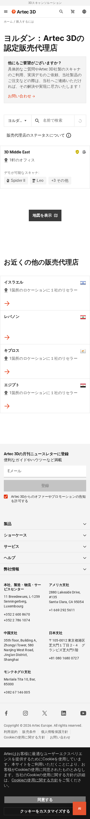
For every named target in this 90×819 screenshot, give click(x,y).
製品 (8, 524)
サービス (11, 546)
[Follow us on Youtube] (83, 713)
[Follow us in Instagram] (25, 713)
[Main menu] (6, 11)
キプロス (11, 350)
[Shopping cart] (72, 11)
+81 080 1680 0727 (64, 658)
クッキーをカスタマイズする (45, 811)
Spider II (18, 180)
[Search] (61, 11)
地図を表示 (42, 215)
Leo (40, 180)
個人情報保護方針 (54, 732)
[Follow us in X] (44, 713)
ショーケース (15, 535)
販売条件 (29, 732)
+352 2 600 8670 (17, 614)
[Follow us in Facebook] (6, 713)
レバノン (11, 316)
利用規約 (11, 732)
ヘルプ (9, 557)
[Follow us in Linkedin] (63, 713)
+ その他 (59, 180)
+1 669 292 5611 (62, 610)
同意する (45, 799)
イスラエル (13, 282)
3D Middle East (17, 152)
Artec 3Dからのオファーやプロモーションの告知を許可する (48, 499)
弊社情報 (11, 569)
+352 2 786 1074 (17, 620)
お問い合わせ (19, 96)
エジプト (11, 385)
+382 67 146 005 (17, 692)
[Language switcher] (84, 11)
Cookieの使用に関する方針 (24, 737)
